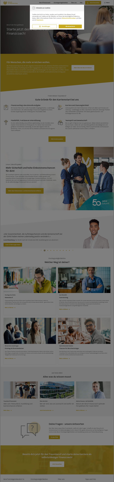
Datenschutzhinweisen (69, 18)
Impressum (39, 20)
